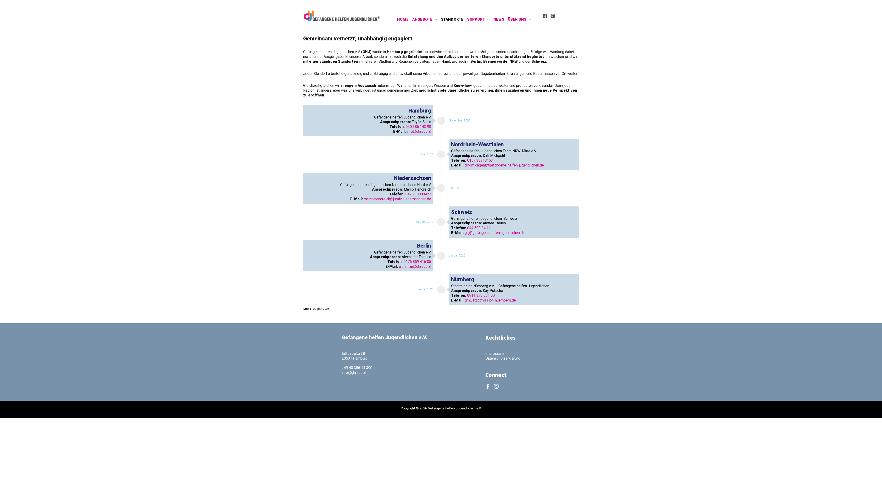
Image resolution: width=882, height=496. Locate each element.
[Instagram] (552, 16)
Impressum (494, 353)
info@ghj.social (419, 131)
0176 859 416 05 (417, 261)
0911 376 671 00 (481, 295)
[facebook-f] (489, 386)
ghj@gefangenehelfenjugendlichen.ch (494, 233)
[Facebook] (545, 16)
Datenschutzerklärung (502, 358)
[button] (435, 19)
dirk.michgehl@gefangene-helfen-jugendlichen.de (504, 165)
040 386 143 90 (418, 126)
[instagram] (497, 386)
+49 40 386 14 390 (357, 368)
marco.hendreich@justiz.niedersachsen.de (397, 199)
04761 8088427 (418, 194)
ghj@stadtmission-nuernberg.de (490, 300)
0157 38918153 (480, 160)
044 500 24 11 (479, 228)
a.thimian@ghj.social (415, 266)
